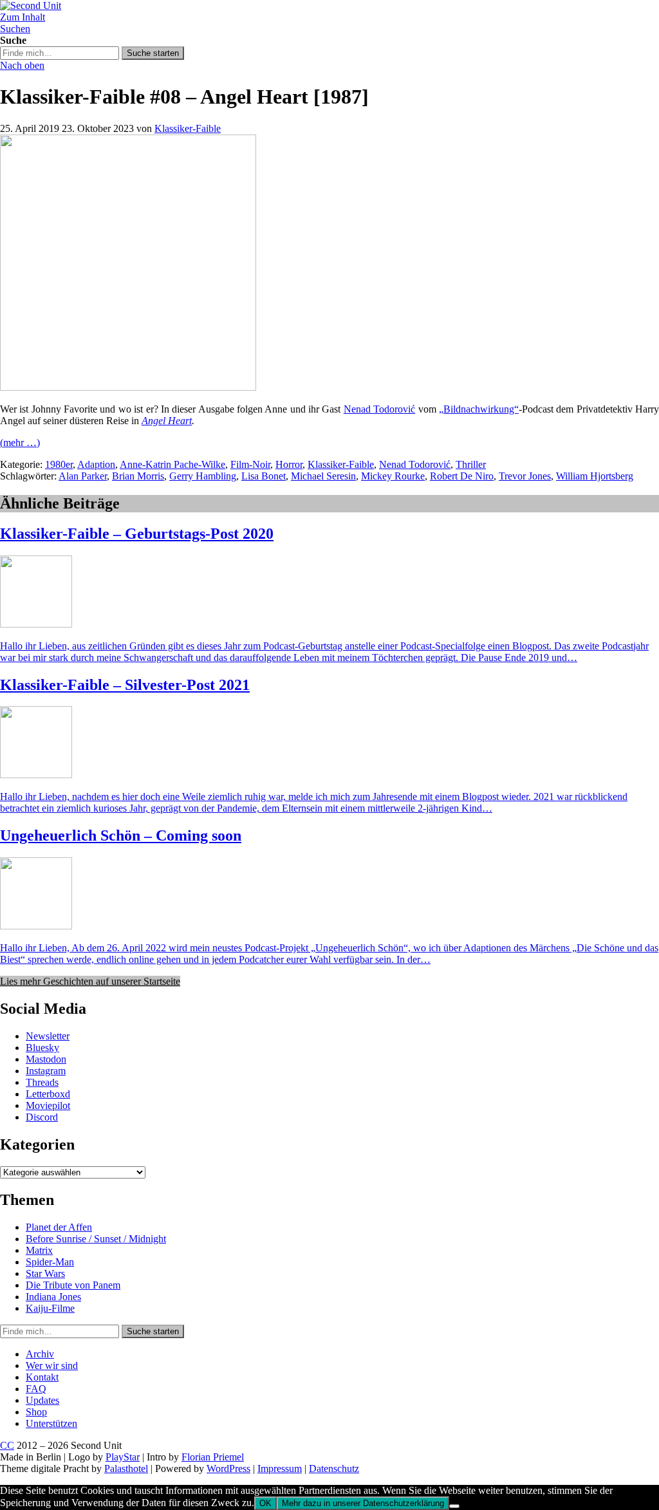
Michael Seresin (323, 476)
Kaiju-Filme (50, 1308)
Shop (36, 1411)
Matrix (39, 1250)
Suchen (15, 28)
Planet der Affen (59, 1227)
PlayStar (123, 1456)
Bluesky (42, 1047)
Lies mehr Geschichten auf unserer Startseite (90, 981)
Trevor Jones (525, 476)
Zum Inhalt (22, 17)
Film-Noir (250, 464)
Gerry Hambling (202, 476)
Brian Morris (138, 476)
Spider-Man (50, 1261)
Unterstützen (51, 1423)
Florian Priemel (212, 1456)
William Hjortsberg (594, 476)
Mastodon (46, 1059)
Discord (42, 1117)
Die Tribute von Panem (73, 1285)
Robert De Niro (462, 476)
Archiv (40, 1353)
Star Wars (45, 1273)
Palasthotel (126, 1468)
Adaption (96, 464)
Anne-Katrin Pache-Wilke (172, 464)
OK (265, 1503)
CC (7, 1445)
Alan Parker (83, 476)
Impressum (279, 1468)
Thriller (471, 464)
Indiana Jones (53, 1296)
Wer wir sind (52, 1365)
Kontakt (42, 1377)
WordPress (228, 1468)
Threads (42, 1082)
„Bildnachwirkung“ (479, 409)
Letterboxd (48, 1093)
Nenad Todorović (379, 409)
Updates (42, 1400)
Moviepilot (48, 1105)
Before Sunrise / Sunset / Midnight (96, 1238)
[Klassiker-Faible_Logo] (128, 387)
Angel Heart (167, 420)
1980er (59, 464)
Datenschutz (334, 1468)
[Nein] (454, 1506)
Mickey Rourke (393, 476)
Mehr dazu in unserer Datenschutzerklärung (363, 1503)
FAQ (36, 1388)
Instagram (46, 1070)
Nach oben (22, 65)
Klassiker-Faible (187, 128)
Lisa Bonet (263, 476)
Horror (288, 464)
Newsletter (48, 1035)
